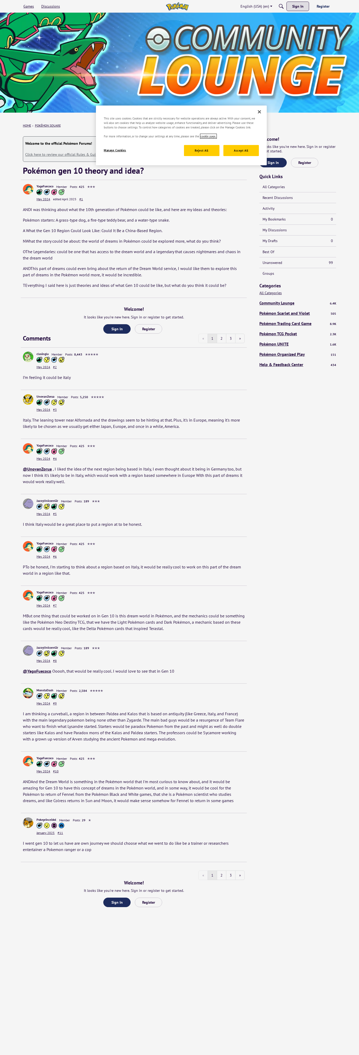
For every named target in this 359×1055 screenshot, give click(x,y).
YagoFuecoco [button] (45, 186)
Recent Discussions (278, 197)
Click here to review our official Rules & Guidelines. (66, 154)
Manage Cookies (115, 150)
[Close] (259, 112)
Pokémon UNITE (297, 344)
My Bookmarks (298, 219)
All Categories (274, 186)
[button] (28, 189)
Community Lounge (297, 303)
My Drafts (298, 240)
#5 (55, 514)
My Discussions (275, 230)
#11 (60, 833)
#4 (55, 459)
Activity (269, 208)
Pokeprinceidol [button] (46, 820)
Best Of (268, 251)
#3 (55, 410)
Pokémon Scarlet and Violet (297, 313)
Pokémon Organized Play (297, 354)
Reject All (201, 150)
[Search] (281, 6)
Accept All (241, 150)
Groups (268, 273)
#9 (55, 703)
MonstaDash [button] (45, 690)
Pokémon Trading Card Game (297, 323)
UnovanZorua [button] (45, 396)
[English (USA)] (177, 6)
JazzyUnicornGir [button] (47, 501)
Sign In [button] (117, 329)
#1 (81, 199)
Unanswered (298, 262)
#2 (55, 367)
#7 (55, 605)
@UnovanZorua (37, 469)
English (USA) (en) (254, 6)
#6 (55, 556)
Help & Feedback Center (297, 364)
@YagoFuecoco (37, 671)
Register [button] (148, 329)
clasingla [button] (43, 354)
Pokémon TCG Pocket (297, 333)
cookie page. (208, 136)
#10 (56, 771)
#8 (55, 661)
